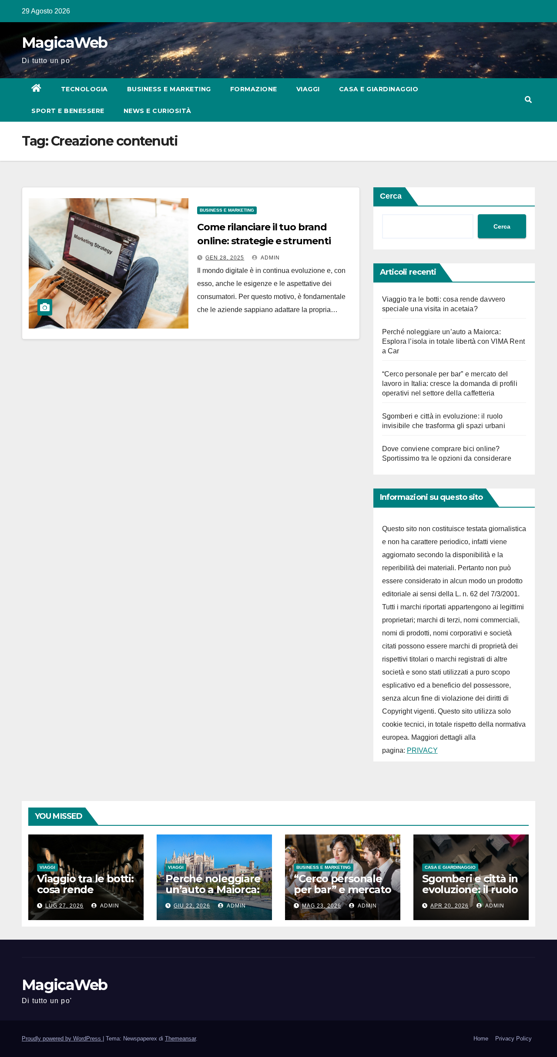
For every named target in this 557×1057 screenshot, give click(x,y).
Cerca (391, 196)
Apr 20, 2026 (449, 906)
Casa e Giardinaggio (379, 89)
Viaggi (308, 89)
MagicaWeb (64, 42)
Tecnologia (84, 89)
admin (269, 258)
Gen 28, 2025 (224, 258)
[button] (528, 99)
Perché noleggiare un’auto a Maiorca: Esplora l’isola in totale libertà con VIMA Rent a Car (453, 341)
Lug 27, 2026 (64, 906)
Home (480, 1038)
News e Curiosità (157, 111)
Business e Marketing (169, 89)
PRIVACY (422, 750)
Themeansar (180, 1038)
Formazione (253, 89)
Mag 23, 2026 (321, 906)
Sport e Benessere (67, 111)
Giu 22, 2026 (192, 906)
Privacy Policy (513, 1038)
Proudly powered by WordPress (62, 1038)
